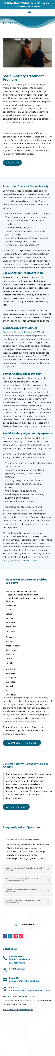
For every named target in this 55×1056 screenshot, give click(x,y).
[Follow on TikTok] (21, 936)
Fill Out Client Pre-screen (21, 743)
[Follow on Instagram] (15, 936)
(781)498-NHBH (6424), (20, 959)
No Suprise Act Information (18, 1009)
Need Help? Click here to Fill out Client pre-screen (29, 5)
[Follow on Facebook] (5, 936)
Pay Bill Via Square (18, 969)
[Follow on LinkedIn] (10, 936)
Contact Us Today (16, 807)
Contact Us (12, 162)
